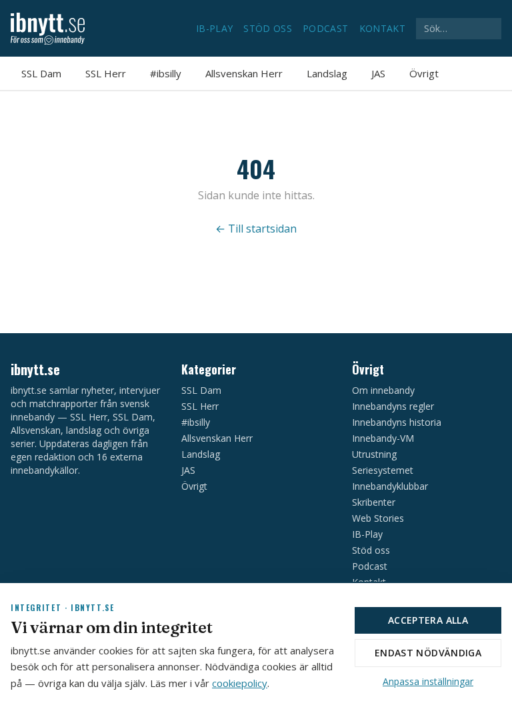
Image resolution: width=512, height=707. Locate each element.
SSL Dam (41, 73)
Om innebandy (383, 390)
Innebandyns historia (396, 422)
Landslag (327, 73)
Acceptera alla (428, 620)
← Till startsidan (256, 228)
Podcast (325, 28)
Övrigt (424, 73)
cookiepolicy (239, 683)
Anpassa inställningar (428, 681)
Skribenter (373, 502)
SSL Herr (105, 73)
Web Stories (378, 518)
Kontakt (382, 28)
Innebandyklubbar (390, 486)
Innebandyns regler (393, 406)
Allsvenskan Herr (244, 73)
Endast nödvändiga (428, 652)
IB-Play (214, 28)
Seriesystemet (382, 470)
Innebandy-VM (383, 438)
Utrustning (374, 454)
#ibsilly (165, 73)
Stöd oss (267, 28)
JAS (378, 73)
